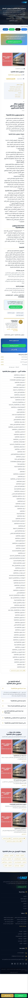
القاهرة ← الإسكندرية (19, 865)
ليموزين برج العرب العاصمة (21, 919)
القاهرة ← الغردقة (20, 855)
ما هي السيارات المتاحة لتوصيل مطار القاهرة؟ (15, 723)
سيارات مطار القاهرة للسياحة (19, 600)
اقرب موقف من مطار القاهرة (19, 573)
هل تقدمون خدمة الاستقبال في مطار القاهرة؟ (15, 718)
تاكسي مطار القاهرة (9, 335)
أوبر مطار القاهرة (21, 526)
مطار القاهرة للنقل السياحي (19, 486)
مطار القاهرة (22, 471)
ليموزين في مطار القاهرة (20, 647)
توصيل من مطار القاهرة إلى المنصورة (17, 397)
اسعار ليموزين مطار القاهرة (19, 662)
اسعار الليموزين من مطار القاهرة (18, 543)
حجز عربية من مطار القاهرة (20, 506)
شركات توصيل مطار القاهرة (19, 605)
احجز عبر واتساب (13, 346)
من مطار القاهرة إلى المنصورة (19, 528)
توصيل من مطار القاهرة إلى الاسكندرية (17, 555)
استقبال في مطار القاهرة (20, 538)
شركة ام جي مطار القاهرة (20, 449)
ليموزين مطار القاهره (21, 385)
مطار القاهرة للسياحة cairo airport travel (17, 575)
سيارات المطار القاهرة (21, 498)
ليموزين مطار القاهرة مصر (20, 627)
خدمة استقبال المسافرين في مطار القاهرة (16, 427)
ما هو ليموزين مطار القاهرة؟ (15, 87)
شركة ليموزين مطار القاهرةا (19, 620)
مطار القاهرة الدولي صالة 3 (19, 459)
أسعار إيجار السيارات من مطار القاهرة (18, 407)
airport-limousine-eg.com (11, 969)
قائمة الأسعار (23, 901)
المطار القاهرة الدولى (21, 592)
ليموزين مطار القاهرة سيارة (19, 644)
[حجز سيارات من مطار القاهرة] (14, 747)
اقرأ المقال (23, 761)
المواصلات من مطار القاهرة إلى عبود (18, 597)
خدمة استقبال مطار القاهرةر (19, 447)
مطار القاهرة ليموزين (21, 412)
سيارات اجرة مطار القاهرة (20, 399)
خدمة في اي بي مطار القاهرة (19, 439)
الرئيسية (24, 896)
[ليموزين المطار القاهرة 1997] (14, 771)
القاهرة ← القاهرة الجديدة (20, 862)
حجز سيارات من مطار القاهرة (19, 375)
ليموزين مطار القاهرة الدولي (19, 625)
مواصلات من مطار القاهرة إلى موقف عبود (16, 610)
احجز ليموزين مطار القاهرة (18, 838)
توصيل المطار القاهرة (21, 481)
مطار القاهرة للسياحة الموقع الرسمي (17, 607)
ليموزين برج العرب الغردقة (8, 917)
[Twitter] (20, 964)
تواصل (2, 357)
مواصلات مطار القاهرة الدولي (19, 419)
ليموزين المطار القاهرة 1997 (19, 377)
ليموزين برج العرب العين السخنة (20, 923)
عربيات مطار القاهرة (21, 508)
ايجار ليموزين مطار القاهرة (20, 622)
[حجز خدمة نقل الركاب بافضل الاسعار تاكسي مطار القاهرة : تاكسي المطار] (14, 878)
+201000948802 (20, 952)
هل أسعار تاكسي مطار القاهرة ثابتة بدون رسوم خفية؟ (13, 712)
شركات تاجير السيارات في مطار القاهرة (17, 479)
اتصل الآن (13, 350)
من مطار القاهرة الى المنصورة (19, 390)
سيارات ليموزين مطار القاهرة (19, 654)
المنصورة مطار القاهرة (20, 545)
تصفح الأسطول (6, 838)
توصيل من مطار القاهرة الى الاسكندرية (17, 444)
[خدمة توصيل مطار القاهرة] (14, 820)
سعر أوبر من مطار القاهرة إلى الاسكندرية (17, 595)
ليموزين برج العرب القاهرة (8, 919)
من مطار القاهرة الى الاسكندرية (19, 402)
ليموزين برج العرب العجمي (21, 921)
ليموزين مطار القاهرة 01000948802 (17, 461)
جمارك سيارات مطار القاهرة (19, 422)
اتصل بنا (25, 908)
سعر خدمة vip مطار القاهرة (19, 523)
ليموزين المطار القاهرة (20, 484)
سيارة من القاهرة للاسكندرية (19, 560)
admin (22, 970)
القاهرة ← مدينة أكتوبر (7, 862)
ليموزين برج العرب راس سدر (8, 923)
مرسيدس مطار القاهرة (20, 456)
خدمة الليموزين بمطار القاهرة (19, 387)
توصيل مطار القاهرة (21, 667)
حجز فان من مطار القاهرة (20, 568)
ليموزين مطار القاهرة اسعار (19, 489)
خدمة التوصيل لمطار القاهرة (19, 434)
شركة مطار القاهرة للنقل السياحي (18, 494)
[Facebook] (18, 964)
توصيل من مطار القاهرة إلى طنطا (18, 565)
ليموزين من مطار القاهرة (20, 630)
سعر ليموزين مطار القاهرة (20, 612)
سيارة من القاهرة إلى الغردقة (19, 602)
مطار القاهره (22, 511)
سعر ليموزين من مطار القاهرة (19, 639)
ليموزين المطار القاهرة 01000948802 (17, 380)
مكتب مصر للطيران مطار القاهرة (19, 496)
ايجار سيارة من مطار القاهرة (19, 395)
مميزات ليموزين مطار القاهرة (15, 89)
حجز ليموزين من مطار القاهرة (19, 637)
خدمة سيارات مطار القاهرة (20, 437)
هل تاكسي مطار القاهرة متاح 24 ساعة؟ (17, 706)
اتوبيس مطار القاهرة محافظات (19, 563)
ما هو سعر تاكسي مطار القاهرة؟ (18, 701)
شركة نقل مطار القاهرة (20, 518)
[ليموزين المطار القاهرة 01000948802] (14, 795)
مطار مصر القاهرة (21, 469)
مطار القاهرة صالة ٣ (21, 464)
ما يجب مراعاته (17, 95)
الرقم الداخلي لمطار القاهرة (19, 585)
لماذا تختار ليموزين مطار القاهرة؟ (14, 91)
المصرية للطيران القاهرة (20, 540)
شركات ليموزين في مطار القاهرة (18, 649)
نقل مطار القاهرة (21, 553)
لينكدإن (5, 29)
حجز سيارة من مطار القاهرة (19, 491)
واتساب (11, 29)
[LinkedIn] (26, 964)
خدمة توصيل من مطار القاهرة (19, 590)
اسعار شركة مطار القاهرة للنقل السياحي (17, 558)
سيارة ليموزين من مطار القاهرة (19, 657)
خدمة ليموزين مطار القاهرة (19, 617)
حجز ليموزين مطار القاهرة (20, 615)
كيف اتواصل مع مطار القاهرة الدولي (18, 454)
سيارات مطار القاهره (21, 664)
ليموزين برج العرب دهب (9, 921)
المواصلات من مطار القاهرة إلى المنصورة (17, 578)
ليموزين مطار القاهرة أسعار (19, 642)
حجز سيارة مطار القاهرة (20, 587)
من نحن (24, 906)
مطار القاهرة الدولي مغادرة (19, 392)
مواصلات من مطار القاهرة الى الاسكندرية (17, 404)
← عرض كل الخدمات (23, 926)
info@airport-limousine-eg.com (18, 956)
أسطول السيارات (23, 899)
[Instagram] (23, 964)
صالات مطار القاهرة (21, 451)
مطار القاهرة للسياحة (21, 513)
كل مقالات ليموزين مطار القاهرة (17, 670)
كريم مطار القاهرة (21, 476)
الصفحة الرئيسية (19, 18)
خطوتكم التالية (17, 97)
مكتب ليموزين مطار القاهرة (19, 632)
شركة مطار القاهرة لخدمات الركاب (18, 414)
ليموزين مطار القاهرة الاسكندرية (18, 550)
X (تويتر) (17, 29)
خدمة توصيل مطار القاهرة (20, 382)
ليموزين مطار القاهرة (10, 18)
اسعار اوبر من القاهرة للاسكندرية (18, 521)
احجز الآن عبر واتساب (15, 307)
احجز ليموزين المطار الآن (13, 42)
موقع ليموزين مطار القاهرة (19, 635)
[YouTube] (12, 964)
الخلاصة (19, 93)
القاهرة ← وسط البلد (7, 859)
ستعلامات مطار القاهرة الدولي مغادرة (17, 424)
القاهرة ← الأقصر (8, 865)
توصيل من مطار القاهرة (20, 503)
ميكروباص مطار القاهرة (20, 536)
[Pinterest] (15, 964)
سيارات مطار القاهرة (21, 516)
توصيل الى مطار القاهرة (20, 548)
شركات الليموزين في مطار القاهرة (18, 652)
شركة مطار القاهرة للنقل (20, 417)
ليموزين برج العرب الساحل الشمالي (20, 917)
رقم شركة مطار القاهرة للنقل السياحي (17, 533)
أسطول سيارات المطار (19, 315)
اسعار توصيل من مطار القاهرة (19, 474)
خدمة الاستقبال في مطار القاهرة (18, 429)
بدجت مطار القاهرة (21, 409)
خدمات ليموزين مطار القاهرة (19, 570)
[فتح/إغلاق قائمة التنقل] (25, 2)
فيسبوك (23, 29)
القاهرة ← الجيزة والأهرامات (20, 859)
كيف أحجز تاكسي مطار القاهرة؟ (18, 688)
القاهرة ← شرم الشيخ (8, 855)
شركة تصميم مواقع (13, 972)
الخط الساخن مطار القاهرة (20, 432)
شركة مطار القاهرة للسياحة (19, 466)
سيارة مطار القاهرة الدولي (20, 531)
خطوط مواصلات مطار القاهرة (19, 442)
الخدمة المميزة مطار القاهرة (19, 583)
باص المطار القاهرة (21, 501)
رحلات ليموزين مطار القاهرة (19, 659)
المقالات (24, 903)
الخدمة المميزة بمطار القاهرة (19, 580)
